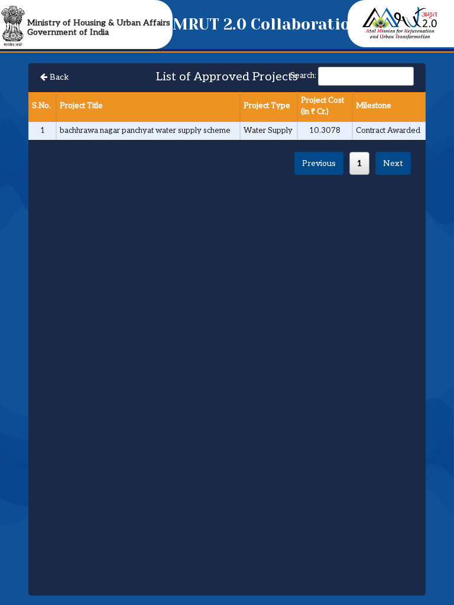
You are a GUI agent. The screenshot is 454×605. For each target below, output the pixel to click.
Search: (303, 75)
